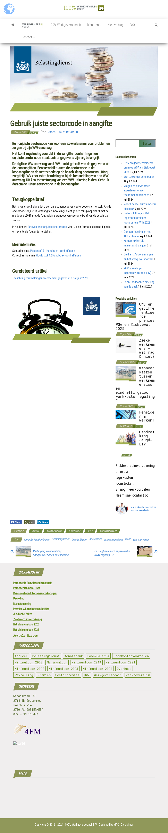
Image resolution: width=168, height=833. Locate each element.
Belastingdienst (54, 530)
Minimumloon (57, 662)
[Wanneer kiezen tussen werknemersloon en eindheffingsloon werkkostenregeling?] (126, 373)
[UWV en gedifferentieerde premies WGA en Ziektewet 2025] (126, 309)
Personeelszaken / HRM (26, 588)
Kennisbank (74, 530)
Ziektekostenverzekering (145, 507)
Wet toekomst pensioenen (139, 176)
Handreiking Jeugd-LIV (146, 437)
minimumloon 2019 (86, 662)
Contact (27, 37)
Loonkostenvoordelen (131, 656)
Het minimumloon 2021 (26, 629)
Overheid (124, 669)
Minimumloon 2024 (97, 669)
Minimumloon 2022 (29, 669)
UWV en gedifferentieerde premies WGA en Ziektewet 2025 (139, 167)
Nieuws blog (116, 25)
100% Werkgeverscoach (65, 25)
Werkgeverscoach (108, 530)
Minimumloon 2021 (120, 662)
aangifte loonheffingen (36, 539)
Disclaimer (127, 824)
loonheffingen (79, 539)
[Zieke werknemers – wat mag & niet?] (126, 345)
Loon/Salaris (98, 656)
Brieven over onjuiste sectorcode (47, 226)
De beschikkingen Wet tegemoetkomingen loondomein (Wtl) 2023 (137, 218)
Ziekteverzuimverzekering (27, 619)
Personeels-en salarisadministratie (32, 583)
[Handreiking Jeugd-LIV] (126, 437)
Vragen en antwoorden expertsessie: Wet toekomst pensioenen (137, 190)
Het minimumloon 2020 (26, 624)
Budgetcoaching (22, 603)
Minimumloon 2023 (63, 669)
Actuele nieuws (25, 635)
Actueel (35, 530)
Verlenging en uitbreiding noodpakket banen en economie (51, 553)
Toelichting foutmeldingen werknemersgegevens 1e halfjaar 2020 (50, 278)
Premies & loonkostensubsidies (31, 608)
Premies (44, 675)
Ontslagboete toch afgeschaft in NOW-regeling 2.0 (112, 553)
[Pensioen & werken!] (126, 414)
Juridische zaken (22, 614)
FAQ (132, 25)
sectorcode (95, 539)
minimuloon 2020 (28, 662)
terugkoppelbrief (113, 539)
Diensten (93, 25)
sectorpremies (67, 675)
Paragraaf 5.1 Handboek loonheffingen (52, 250)
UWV (90, 530)
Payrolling (18, 598)
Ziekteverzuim (138, 675)
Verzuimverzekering (140, 510)
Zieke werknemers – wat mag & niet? (146, 348)
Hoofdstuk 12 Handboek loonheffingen (58, 255)
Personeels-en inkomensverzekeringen (35, 593)
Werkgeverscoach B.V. (84, 824)
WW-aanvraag (141, 539)
